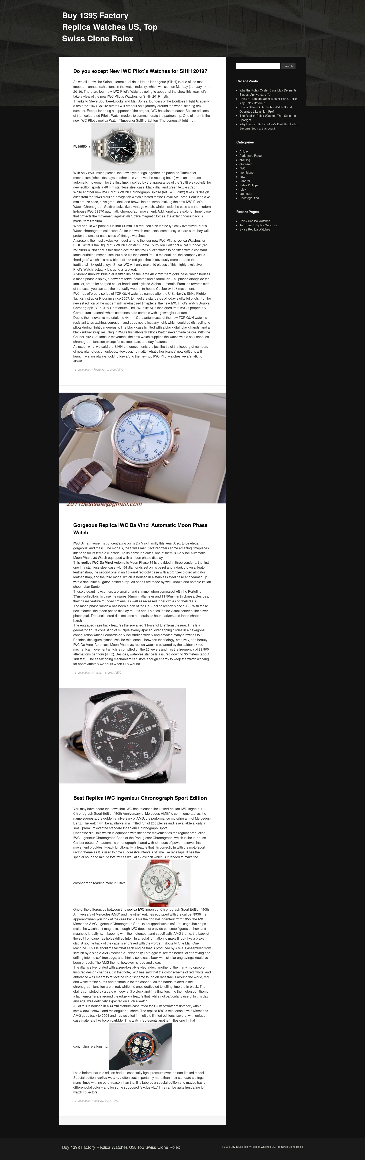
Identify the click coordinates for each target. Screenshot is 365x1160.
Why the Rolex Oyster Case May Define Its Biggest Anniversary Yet (268, 92)
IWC (121, 369)
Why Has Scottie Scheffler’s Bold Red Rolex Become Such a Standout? (269, 126)
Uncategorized (249, 198)
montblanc (246, 172)
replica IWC (135, 909)
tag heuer (246, 193)
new (242, 177)
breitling (245, 160)
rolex (243, 189)
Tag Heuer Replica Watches (258, 225)
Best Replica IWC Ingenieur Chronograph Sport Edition (140, 797)
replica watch (145, 644)
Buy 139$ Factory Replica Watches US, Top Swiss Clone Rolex (110, 26)
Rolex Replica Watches (255, 221)
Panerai (245, 181)
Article (244, 151)
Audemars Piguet (251, 155)
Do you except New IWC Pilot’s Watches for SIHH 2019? (140, 70)
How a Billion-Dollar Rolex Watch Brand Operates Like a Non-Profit (266, 109)
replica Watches (189, 240)
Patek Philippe (249, 185)
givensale (246, 164)
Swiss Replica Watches (255, 229)
